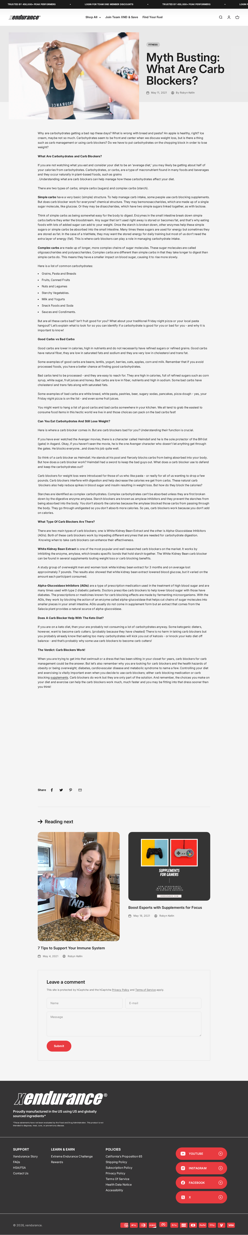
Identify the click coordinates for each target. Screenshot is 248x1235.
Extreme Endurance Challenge (72, 1156)
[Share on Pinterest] (70, 790)
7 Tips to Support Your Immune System (71, 948)
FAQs (16, 1162)
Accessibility (114, 1190)
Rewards (57, 1162)
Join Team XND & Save (121, 17)
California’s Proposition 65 (124, 1156)
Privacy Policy (120, 989)
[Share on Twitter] (61, 790)
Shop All (91, 17)
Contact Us (21, 1173)
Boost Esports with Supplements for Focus (165, 907)
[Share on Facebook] (51, 790)
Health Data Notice (119, 1184)
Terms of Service (145, 989)
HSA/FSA (19, 1167)
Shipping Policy (116, 1162)
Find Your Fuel (152, 17)
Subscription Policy (119, 1167)
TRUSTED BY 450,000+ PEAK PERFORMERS (168, 4)
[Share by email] (80, 790)
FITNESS (153, 44)
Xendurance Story (25, 1156)
